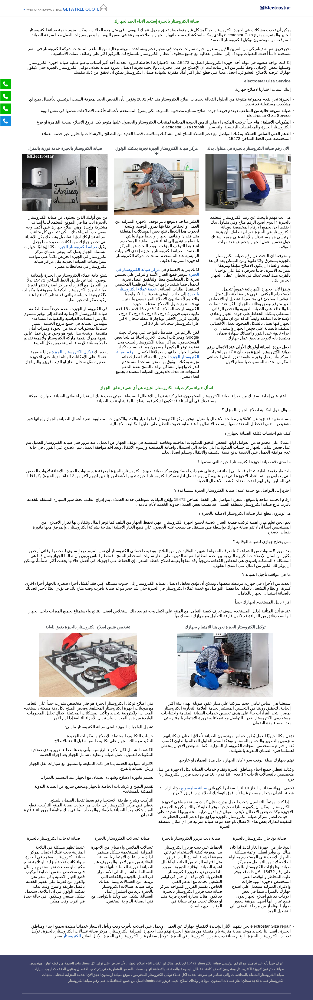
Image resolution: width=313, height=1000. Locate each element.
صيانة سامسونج (194, 788)
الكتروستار (71, 936)
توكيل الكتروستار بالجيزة (72, 352)
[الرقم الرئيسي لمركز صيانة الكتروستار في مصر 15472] (275, 8)
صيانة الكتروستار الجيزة (77, 247)
